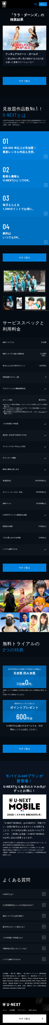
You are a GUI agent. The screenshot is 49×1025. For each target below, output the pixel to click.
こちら (42, 412)
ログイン (43, 4)
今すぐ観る (24, 80)
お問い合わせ (33, 1010)
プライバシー (22, 1010)
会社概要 (12, 1010)
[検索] (36, 4)
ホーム (5, 1010)
